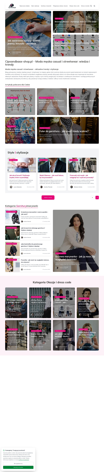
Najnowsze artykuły (24, 6)
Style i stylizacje (35, 6)
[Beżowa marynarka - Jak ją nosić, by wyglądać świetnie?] (76, 241)
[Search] (91, 6)
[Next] (97, 197)
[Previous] (92, 197)
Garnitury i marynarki (46, 6)
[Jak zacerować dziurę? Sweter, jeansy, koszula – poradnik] (28, 34)
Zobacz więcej (48, 197)
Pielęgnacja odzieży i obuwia (60, 6)
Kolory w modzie (85, 6)
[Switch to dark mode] (94, 6)
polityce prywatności (24, 460)
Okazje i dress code (74, 6)
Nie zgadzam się (18, 463)
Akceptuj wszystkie (18, 467)
